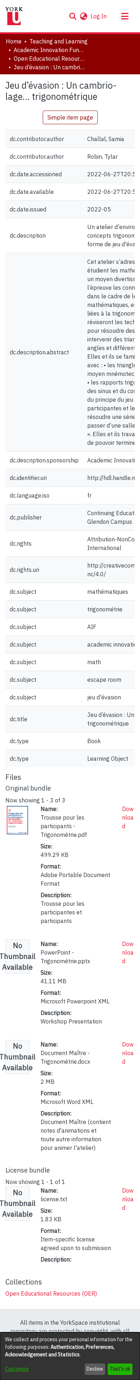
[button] (72, 16)
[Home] (14, 16)
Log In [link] (98, 16)
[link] (51, 1293)
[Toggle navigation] (125, 16)
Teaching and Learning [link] (58, 41)
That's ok (119, 1369)
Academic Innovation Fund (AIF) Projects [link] (49, 49)
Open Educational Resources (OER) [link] (49, 58)
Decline (95, 1369)
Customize (17, 1369)
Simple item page (70, 117)
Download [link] (128, 817)
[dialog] (70, 1356)
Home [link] (14, 41)
